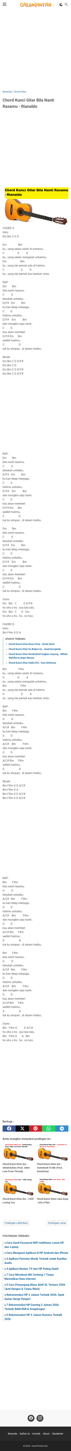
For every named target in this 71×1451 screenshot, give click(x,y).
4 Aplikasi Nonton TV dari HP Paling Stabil (32, 1268)
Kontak (36, 1433)
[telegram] (61, 1128)
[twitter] (22, 1128)
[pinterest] (35, 1128)
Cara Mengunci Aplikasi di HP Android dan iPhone (37, 1253)
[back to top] (64, 1443)
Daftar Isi (25, 1433)
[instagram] (40, 1418)
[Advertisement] (35, 50)
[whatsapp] (48, 1128)
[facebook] (9, 1128)
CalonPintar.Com (40, 1446)
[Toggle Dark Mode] (61, 4)
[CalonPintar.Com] (35, 4)
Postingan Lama (57, 1223)
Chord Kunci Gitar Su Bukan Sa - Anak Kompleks (35, 649)
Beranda (12, 1433)
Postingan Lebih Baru (16, 1223)
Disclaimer (57, 1433)
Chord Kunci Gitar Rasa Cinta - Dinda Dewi (31, 644)
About (46, 1433)
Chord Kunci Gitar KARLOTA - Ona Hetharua (32, 662)
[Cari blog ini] (66, 4)
